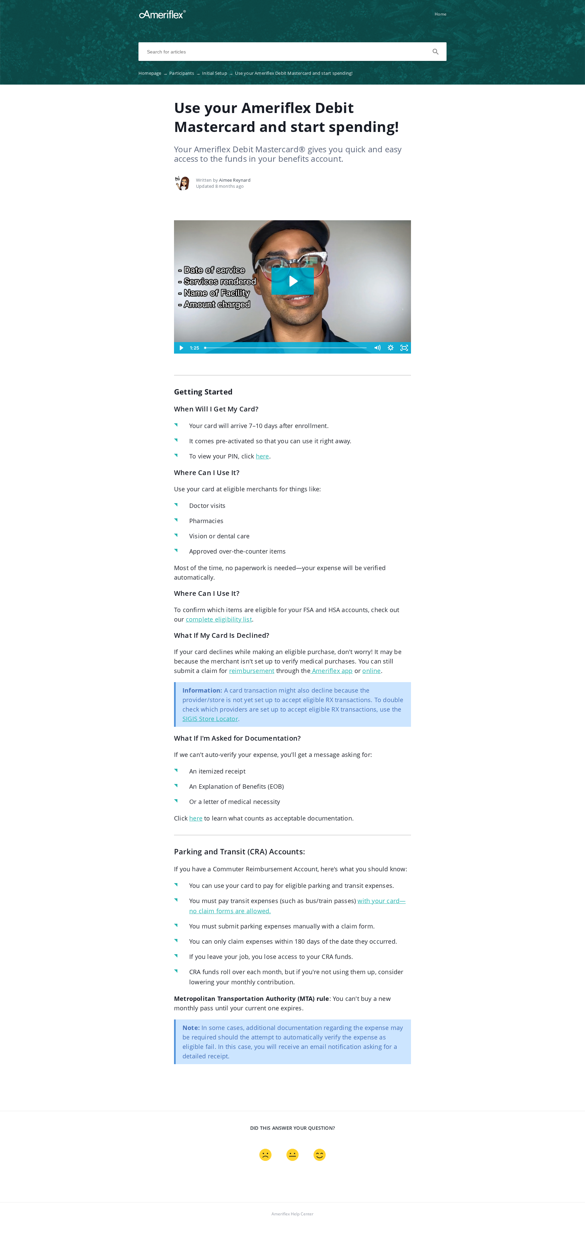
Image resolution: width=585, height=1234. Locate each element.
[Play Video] (181, 348)
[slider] (286, 348)
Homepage (153, 73)
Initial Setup (217, 73)
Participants (184, 73)
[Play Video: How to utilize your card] (293, 281)
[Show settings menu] (390, 348)
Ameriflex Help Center (292, 1214)
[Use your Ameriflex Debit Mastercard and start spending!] (162, 17)
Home (441, 14)
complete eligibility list (219, 619)
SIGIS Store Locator (210, 719)
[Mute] (377, 348)
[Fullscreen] (404, 348)
